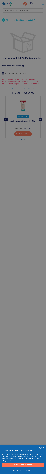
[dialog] (23, 237)
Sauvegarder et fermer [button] (23, 465)
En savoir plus (25, 461)
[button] (23, 470)
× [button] (43, 447)
